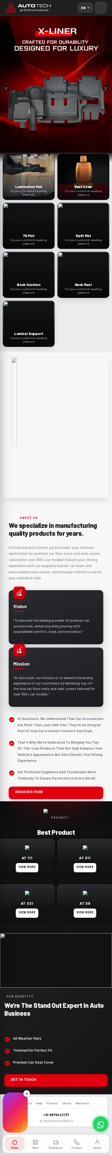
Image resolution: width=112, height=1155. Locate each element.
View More (27, 866)
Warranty (82, 1103)
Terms (66, 1103)
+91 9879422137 (56, 1115)
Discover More (29, 792)
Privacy (52, 1103)
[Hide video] (26, 1093)
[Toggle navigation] (101, 7)
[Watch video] (15, 1112)
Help (39, 1103)
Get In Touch (23, 1079)
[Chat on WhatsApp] (100, 1124)
